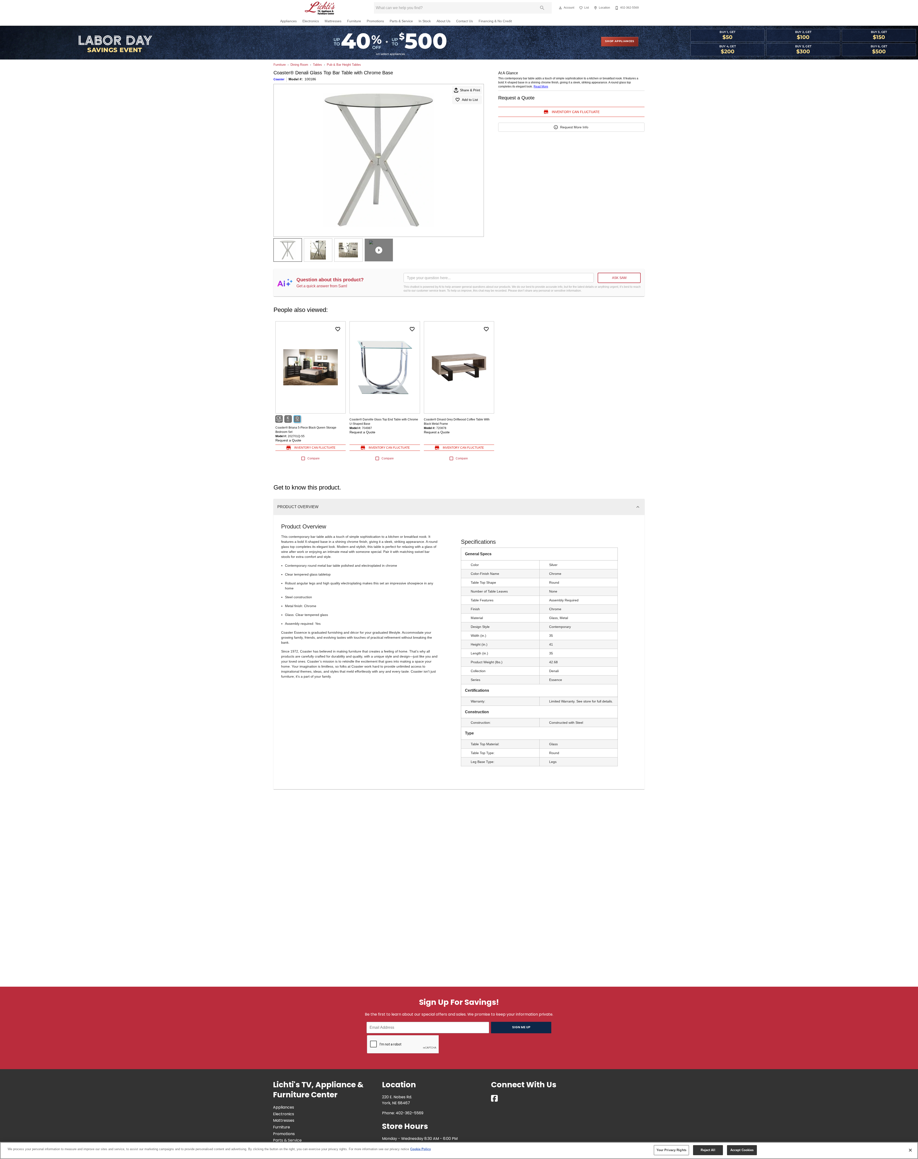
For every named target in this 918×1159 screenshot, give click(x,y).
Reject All (708, 1150)
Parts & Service (401, 21)
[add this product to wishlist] (338, 329)
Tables (317, 64)
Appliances (288, 21)
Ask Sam (619, 278)
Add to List (470, 100)
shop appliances (619, 41)
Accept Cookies (742, 1150)
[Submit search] (542, 8)
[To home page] (320, 8)
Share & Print (470, 90)
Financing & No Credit (495, 21)
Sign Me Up (521, 1027)
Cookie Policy (420, 1149)
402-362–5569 (409, 1113)
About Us (443, 21)
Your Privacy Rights (671, 1150)
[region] (459, 1150)
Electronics (310, 21)
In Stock (425, 21)
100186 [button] (310, 79)
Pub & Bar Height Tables (344, 64)
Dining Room (299, 64)
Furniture (354, 21)
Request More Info (574, 127)
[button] (560, 8)
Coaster (278, 79)
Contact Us (464, 21)
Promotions (375, 21)
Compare (313, 458)
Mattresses (333, 21)
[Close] (910, 1150)
